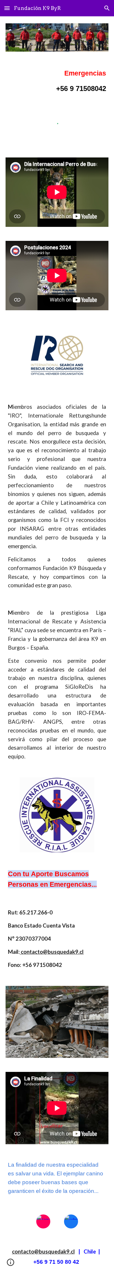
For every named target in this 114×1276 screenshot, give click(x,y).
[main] (57, 81)
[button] (7, 8)
